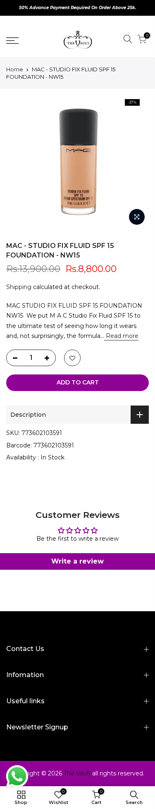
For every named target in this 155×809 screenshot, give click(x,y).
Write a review (77, 561)
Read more (121, 336)
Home (14, 69)
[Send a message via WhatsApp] (17, 776)
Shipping (18, 287)
